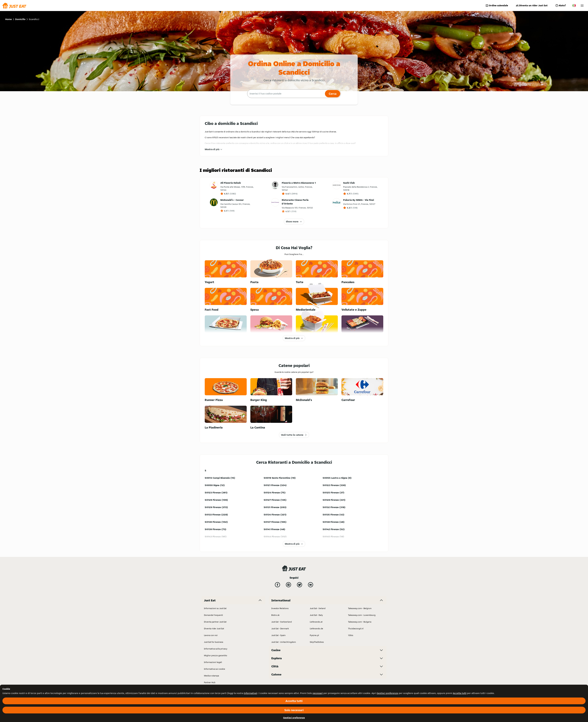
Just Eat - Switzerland (281, 621)
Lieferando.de (316, 628)
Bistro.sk (275, 615)
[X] (299, 585)
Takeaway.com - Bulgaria (359, 621)
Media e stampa (211, 675)
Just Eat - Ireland (317, 608)
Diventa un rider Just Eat (533, 5)
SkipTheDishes (317, 642)
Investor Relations (279, 608)
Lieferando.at (316, 621)
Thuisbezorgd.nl (356, 628)
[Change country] (574, 5)
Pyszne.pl (314, 635)
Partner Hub (209, 682)
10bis (350, 635)
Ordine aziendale (498, 5)
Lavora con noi (211, 635)
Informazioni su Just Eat (215, 608)
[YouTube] (310, 585)
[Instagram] (288, 585)
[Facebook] (277, 585)
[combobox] (286, 93)
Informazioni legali (213, 662)
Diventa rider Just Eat (214, 628)
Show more (292, 221)
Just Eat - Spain (278, 635)
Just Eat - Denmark (280, 628)
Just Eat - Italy (316, 615)
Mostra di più (212, 149)
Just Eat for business (213, 642)
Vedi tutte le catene (292, 434)
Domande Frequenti (213, 615)
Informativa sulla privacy (215, 648)
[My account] (582, 5)
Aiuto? (562, 5)
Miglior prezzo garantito (215, 655)
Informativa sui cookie (214, 669)
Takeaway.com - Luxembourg (361, 615)
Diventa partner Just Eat (215, 621)
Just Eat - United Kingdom (283, 642)
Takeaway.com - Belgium (359, 608)
